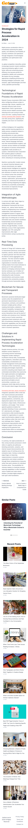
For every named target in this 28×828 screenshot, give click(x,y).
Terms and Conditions (20, 820)
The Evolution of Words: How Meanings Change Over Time (11, 778)
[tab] (12, 535)
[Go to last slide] (4, 519)
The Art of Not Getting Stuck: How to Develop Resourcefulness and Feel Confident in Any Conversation (14, 619)
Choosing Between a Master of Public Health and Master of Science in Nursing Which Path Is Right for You (14, 751)
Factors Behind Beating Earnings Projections (7, 484)
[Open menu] (24, 3)
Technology (5, 25)
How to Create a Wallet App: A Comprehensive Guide (21, 485)
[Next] (23, 519)
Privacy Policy (20, 816)
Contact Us (19, 824)
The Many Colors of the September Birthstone (13, 564)
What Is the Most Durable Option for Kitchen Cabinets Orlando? (14, 697)
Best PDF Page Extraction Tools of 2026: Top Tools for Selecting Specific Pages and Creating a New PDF (14, 723)
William (5, 43)
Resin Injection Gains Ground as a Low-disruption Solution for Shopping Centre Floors (14, 591)
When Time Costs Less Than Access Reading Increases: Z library (14, 645)
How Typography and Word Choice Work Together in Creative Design (13, 671)
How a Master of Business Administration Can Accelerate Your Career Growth (13, 804)
